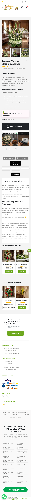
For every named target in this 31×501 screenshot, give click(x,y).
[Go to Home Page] (2, 13)
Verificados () (22, 158)
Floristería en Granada (20, 448)
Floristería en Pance (22, 468)
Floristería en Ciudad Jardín (8, 468)
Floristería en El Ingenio (7, 481)
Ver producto (9, 271)
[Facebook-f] (7, 396)
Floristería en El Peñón (21, 456)
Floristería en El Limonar (21, 477)
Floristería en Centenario (20, 443)
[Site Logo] (11, 7)
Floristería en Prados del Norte (22, 461)
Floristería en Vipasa (8, 465)
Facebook (3, 149)
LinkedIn (9, 149)
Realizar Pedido (17, 126)
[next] (28, 61)
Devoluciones (20, 412)
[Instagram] (25, 2)
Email (15, 149)
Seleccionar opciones (9, 307)
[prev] (26, 61)
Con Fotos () (9, 158)
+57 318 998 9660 (14, 348)
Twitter (6, 149)
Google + (12, 149)
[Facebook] (22, 2)
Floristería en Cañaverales (6, 477)
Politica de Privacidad (15, 417)
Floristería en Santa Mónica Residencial (22, 452)
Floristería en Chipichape (6, 448)
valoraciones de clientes (8, 68)
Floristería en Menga (22, 465)
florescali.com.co (10, 119)
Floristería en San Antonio (8, 461)
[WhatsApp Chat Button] (4, 496)
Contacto (9, 412)
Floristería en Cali (8, 443)
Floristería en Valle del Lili (8, 472)
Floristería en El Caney (21, 472)
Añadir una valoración (21, 68)
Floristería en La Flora (7, 452)
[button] (3, 7)
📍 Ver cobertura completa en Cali (15, 489)
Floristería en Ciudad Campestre (22, 481)
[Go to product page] (8, 256)
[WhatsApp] (28, 2)
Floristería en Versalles (6, 456)
